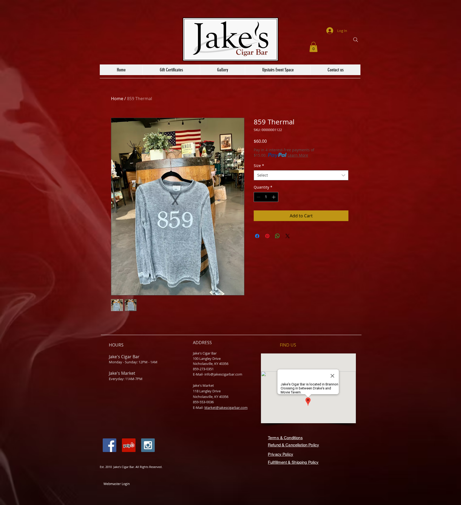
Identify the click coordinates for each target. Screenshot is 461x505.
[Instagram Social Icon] (148, 445)
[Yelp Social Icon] (129, 445)
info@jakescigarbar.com (223, 374)
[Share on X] (287, 236)
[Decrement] (258, 197)
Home (117, 98)
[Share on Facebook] (257, 236)
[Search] (355, 39)
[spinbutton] (266, 197)
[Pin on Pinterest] (267, 236)
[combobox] (301, 175)
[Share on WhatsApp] (277, 236)
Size (259, 165)
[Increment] (274, 197)
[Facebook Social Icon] (109, 445)
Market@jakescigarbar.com (226, 407)
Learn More (298, 155)
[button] (313, 47)
